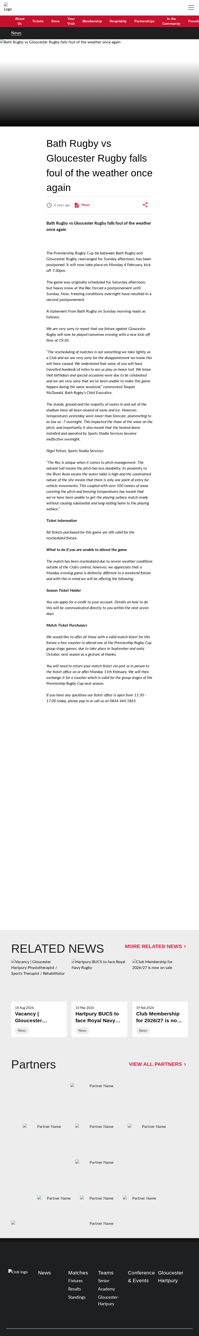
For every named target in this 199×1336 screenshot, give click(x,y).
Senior (103, 1281)
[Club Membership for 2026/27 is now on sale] (160, 998)
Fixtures (75, 1281)
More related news (153, 946)
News (16, 33)
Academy (106, 1289)
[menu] (192, 8)
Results (74, 1289)
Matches (78, 1273)
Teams (106, 1273)
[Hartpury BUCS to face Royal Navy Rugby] (99, 998)
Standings (76, 1297)
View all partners (155, 1064)
